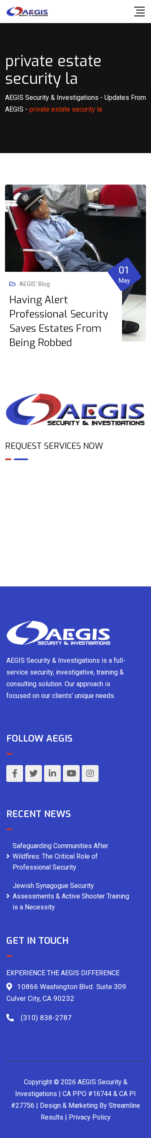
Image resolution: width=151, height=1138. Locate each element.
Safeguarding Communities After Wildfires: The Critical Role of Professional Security (60, 856)
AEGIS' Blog (34, 284)
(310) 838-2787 (46, 1017)
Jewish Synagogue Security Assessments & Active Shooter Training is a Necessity (71, 896)
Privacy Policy (90, 1117)
